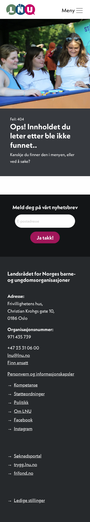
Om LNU (22, 411)
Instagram (23, 428)
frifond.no (23, 473)
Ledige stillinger (29, 500)
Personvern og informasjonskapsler (40, 374)
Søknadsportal (28, 456)
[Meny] (79, 10)
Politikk (21, 402)
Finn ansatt (17, 362)
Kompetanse (26, 385)
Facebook (23, 420)
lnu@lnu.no (18, 355)
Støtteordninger (29, 394)
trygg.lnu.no (25, 464)
